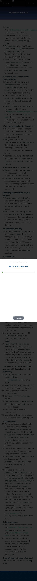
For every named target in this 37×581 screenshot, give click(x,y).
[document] (18, 290)
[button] (34, 261)
